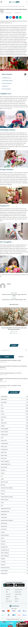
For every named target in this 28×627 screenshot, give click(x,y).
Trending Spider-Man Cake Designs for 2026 (10, 360)
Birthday (14, 425)
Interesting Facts (14, 443)
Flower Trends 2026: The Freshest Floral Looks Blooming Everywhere (14, 328)
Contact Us (8, 594)
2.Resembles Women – (8, 80)
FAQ (7, 591)
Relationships (14, 399)
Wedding (14, 558)
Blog (16, 596)
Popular (21, 356)
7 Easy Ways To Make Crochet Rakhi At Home (10, 385)
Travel (14, 502)
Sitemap (16, 598)
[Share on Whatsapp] (20, 17)
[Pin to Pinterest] (13, 17)
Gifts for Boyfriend (14, 555)
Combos (14, 532)
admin (2, 12)
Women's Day (14, 446)
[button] (1, 320)
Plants (14, 411)
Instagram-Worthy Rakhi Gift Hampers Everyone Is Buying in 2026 (14, 379)
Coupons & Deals (18, 589)
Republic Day (14, 514)
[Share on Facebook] (7, 17)
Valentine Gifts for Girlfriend (14, 487)
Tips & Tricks (14, 529)
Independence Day (14, 511)
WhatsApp (8, 596)
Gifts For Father (14, 482)
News (14, 437)
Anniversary (14, 417)
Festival (14, 493)
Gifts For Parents (14, 499)
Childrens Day (14, 523)
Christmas (14, 470)
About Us (8, 589)
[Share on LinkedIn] (17, 17)
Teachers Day (14, 526)
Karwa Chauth (14, 467)
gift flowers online (18, 47)
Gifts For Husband (14, 461)
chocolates (14, 561)
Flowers (14, 414)
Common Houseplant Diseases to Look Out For (11, 373)
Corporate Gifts (18, 594)
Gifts (14, 405)
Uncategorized (14, 396)
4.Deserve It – (6, 86)
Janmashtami (14, 517)
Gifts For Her (14, 452)
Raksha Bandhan (14, 428)
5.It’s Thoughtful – (7, 88)
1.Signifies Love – (7, 77)
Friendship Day (14, 449)
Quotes (14, 538)
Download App (18, 591)
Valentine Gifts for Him (14, 508)
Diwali (14, 420)
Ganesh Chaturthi (14, 535)
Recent (7, 356)
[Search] (26, 2)
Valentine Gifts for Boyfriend (14, 520)
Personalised (14, 402)
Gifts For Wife (14, 455)
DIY (14, 476)
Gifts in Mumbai (14, 570)
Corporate (14, 541)
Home (1, 6)
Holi (14, 505)
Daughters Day (14, 547)
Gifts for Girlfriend (14, 552)
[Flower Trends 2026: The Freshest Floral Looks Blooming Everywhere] (14, 316)
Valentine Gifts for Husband (14, 496)
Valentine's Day (14, 434)
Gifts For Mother (14, 431)
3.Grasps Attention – (7, 83)
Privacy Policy (9, 601)
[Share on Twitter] (10, 17)
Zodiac (14, 479)
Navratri (14, 473)
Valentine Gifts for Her (14, 464)
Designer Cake (14, 573)
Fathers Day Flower (14, 567)
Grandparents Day (14, 550)
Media (7, 598)
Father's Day (14, 440)
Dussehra (14, 564)
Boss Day (14, 544)
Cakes (14, 408)
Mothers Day (14, 422)
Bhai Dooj (14, 485)
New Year (14, 490)
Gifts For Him (14, 458)
